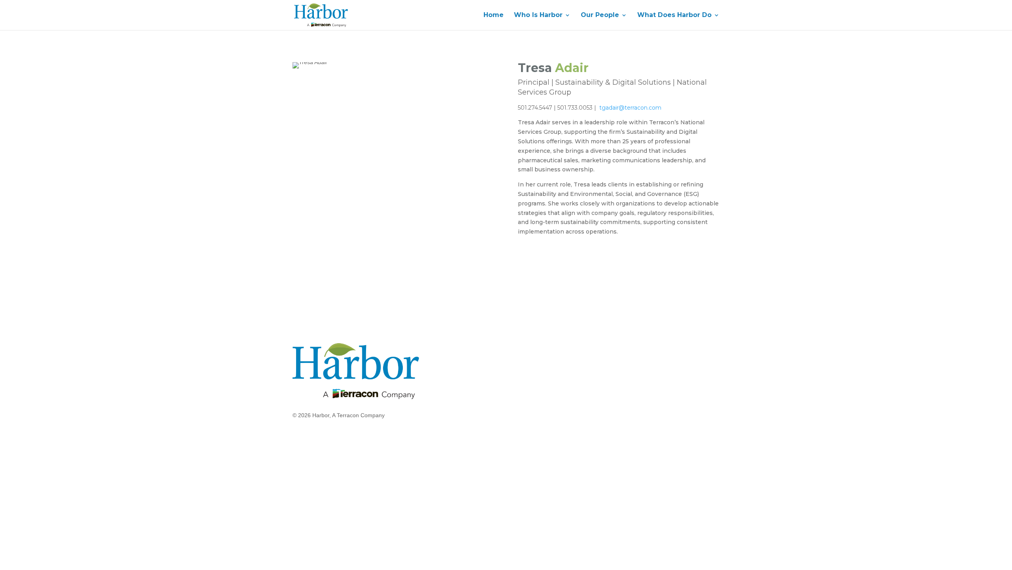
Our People (600, 15)
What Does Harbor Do (674, 15)
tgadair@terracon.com (631, 107)
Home (493, 15)
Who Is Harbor (538, 15)
